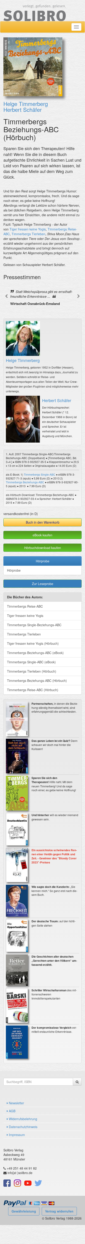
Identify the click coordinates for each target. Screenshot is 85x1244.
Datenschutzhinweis (22, 1126)
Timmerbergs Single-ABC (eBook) (31, 662)
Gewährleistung (24, 1211)
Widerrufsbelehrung (22, 1119)
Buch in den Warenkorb (42, 522)
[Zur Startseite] (34, 10)
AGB (11, 1111)
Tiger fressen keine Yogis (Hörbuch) (33, 643)
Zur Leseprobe (42, 583)
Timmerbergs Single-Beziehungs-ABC (34, 625)
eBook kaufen (42, 535)
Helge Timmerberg (25, 104)
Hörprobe (42, 561)
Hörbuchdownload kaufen (42, 547)
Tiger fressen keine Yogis (28, 229)
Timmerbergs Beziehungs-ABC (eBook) (35, 652)
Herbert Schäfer (22, 109)
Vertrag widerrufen (59, 1211)
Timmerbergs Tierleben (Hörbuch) (31, 671)
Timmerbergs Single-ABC (39, 474)
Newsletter (16, 1103)
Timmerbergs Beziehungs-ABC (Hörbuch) (37, 680)
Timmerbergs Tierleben (28, 234)
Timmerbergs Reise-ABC (25, 606)
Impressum (16, 1134)
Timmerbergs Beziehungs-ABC (25, 482)
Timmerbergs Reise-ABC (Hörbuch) (32, 690)
